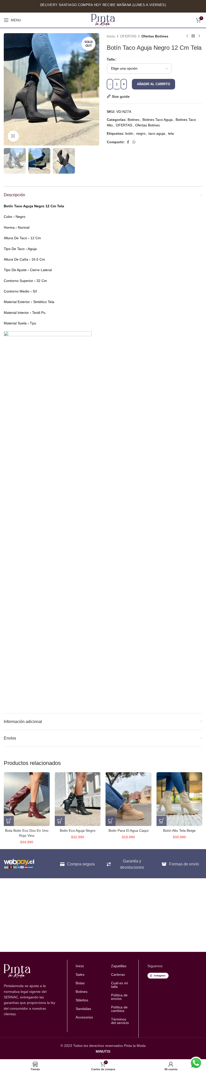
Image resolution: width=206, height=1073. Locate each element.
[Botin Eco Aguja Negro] (78, 799)
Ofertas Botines (154, 36)
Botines (133, 120)
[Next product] (199, 36)
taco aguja (156, 133)
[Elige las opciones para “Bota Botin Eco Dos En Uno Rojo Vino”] (9, 821)
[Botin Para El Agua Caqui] (128, 799)
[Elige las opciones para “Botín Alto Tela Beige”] (162, 821)
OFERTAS (128, 36)
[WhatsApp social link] (134, 142)
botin (129, 133)
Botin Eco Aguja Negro (77, 830)
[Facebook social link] (128, 142)
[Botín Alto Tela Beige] (179, 799)
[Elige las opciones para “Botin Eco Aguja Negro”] (60, 821)
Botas (80, 983)
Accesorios (84, 1017)
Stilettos (82, 1000)
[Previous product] (187, 36)
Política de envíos (119, 997)
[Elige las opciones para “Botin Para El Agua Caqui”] (111, 821)
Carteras (118, 974)
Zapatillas (118, 966)
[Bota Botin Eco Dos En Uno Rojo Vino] (27, 799)
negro (140, 133)
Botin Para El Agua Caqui (128, 830)
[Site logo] (103, 20)
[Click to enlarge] (13, 136)
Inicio (111, 36)
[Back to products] (193, 36)
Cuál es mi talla (119, 985)
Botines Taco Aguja (157, 120)
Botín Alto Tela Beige (179, 830)
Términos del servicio (120, 1021)
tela (171, 133)
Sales (80, 974)
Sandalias (83, 1009)
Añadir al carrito (153, 84)
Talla (111, 59)
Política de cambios (119, 1009)
